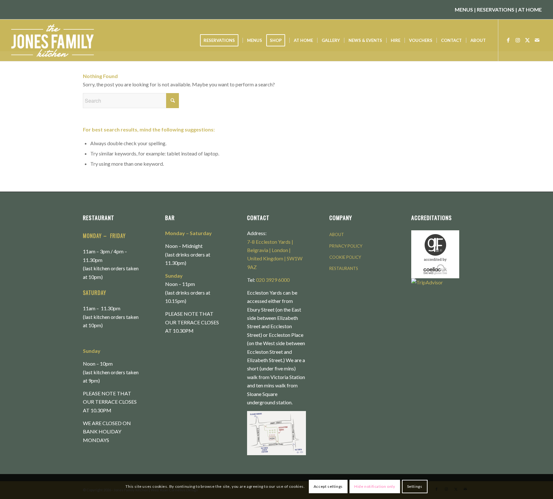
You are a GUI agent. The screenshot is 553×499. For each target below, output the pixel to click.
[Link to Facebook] (508, 40)
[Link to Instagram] (518, 40)
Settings (414, 486)
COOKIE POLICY (345, 257)
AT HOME (530, 9)
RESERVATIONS (495, 9)
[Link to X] (527, 40)
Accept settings (328, 486)
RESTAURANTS (343, 268)
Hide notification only (374, 486)
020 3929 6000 (273, 280)
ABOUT (336, 234)
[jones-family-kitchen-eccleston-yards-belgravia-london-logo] (61, 40)
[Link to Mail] (537, 40)
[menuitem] (221, 40)
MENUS (464, 9)
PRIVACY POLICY (345, 246)
